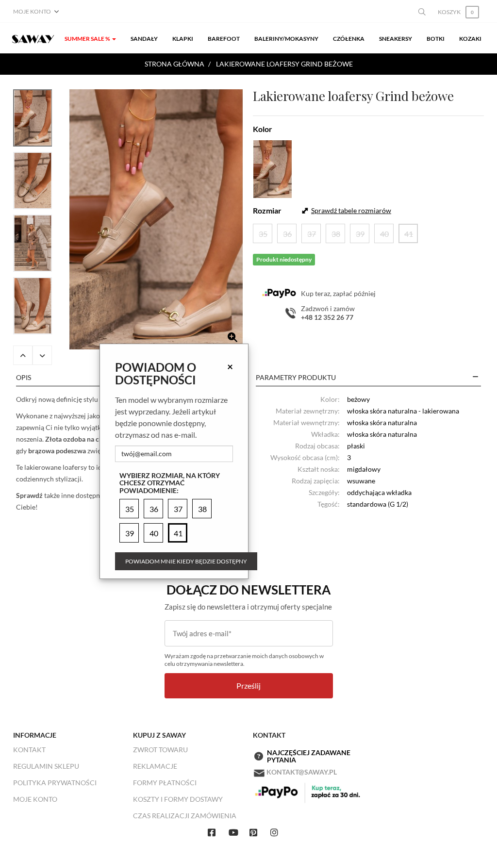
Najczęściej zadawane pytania (308, 756)
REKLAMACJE (155, 766)
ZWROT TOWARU (160, 749)
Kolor (262, 128)
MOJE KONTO (35, 799)
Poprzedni (23, 355)
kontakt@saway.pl (301, 772)
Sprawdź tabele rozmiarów (351, 210)
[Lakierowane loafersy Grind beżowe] (156, 219)
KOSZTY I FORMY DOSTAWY (178, 799)
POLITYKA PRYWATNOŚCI (55, 782)
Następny (42, 355)
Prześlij (248, 685)
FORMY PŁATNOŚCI (165, 782)
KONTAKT (29, 749)
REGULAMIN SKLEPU (46, 766)
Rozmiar (267, 210)
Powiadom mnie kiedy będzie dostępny (186, 561)
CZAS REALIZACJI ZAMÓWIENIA (184, 815)
